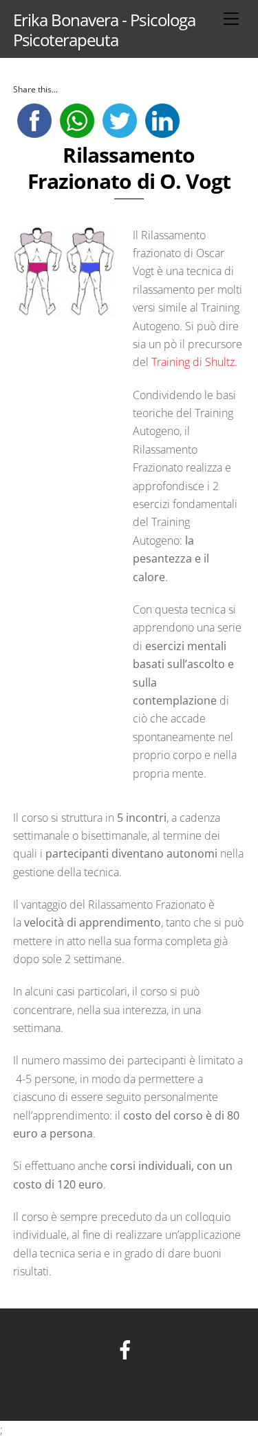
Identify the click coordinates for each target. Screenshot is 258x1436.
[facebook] (128, 1348)
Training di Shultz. (194, 362)
